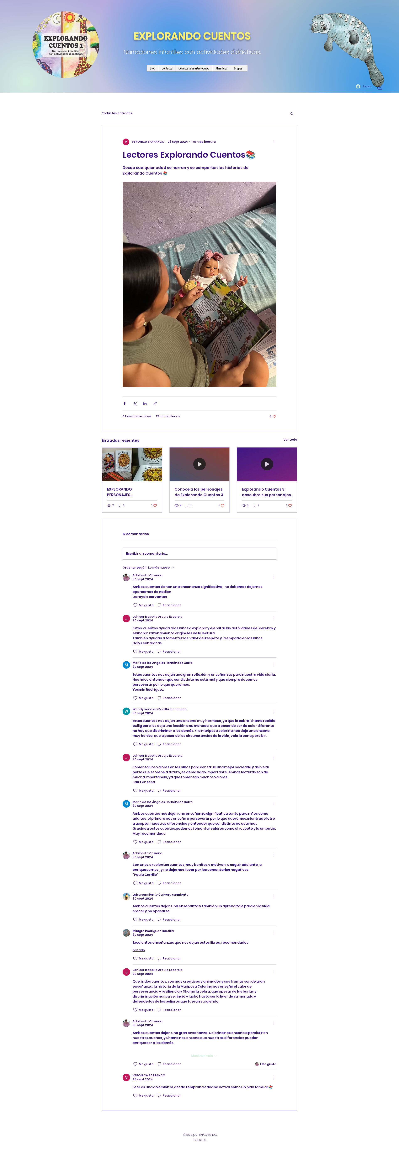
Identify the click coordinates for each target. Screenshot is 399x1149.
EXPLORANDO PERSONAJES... (120, 492)
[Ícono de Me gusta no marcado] (135, 605)
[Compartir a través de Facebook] (125, 403)
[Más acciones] (273, 141)
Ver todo (290, 440)
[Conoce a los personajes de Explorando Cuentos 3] (200, 464)
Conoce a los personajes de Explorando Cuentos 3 (199, 492)
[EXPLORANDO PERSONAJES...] (132, 464)
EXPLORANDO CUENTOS (192, 36)
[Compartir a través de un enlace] (155, 403)
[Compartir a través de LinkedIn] (145, 403)
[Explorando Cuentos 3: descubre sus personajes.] (267, 464)
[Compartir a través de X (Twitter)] (135, 403)
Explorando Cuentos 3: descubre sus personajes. (267, 492)
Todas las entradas (117, 113)
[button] (292, 113)
